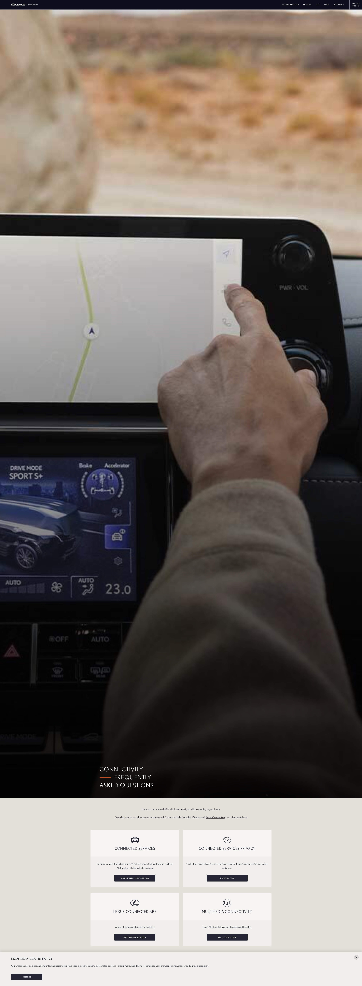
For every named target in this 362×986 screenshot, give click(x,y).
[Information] (267, 795)
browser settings (169, 966)
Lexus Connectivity (215, 817)
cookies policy (201, 966)
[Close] (356, 957)
